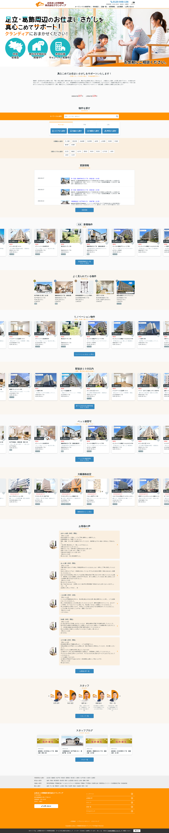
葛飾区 (73, 151)
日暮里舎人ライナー (104, 783)
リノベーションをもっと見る (84, 354)
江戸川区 (105, 151)
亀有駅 (66, 144)
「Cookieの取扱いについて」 (114, 830)
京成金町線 (124, 783)
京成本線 (77, 783)
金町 (48, 780)
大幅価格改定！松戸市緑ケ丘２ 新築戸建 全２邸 (85, 201)
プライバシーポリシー (84, 821)
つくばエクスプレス (68, 783)
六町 (86, 786)
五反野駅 (89, 141)
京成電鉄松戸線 (115, 783)
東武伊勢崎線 (50, 783)
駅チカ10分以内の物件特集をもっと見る (84, 406)
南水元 (76, 780)
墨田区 (85, 151)
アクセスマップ (90, 811)
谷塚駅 (73, 144)
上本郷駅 (103, 141)
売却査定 (96, 6)
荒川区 (98, 151)
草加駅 (116, 141)
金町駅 (96, 141)
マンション (61, 124)
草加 (66, 786)
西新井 (57, 786)
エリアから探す (59, 131)
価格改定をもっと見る (84, 512)
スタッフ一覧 (84, 716)
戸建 (84, 124)
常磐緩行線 (58, 783)
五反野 (70, 786)
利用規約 (73, 821)
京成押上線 (95, 783)
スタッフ (88, 802)
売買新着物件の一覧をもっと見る (84, 262)
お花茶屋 (71, 780)
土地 (108, 124)
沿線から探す (77, 131)
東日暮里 (56, 780)
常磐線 (83, 783)
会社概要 (120, 6)
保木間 (62, 780)
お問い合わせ (129, 6)
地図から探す (94, 131)
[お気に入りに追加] (3, 243)
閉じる (137, 830)
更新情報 (84, 210)
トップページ (90, 794)
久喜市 (73, 155)
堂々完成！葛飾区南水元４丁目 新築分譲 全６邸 (85, 178)
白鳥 (80, 780)
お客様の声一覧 (84, 671)
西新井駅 (74, 141)
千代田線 (88, 783)
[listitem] (46, 242)
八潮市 (111, 151)
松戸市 (79, 151)
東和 (88, 780)
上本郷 (62, 786)
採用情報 (112, 6)
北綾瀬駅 (82, 141)
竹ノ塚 (52, 786)
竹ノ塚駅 (67, 141)
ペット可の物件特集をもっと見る (84, 459)
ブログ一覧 (84, 759)
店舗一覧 (104, 6)
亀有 (74, 786)
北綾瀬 (79, 786)
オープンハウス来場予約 (82, 6)
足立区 (66, 151)
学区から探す (111, 131)
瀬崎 (84, 780)
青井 (66, 780)
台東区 (66, 155)
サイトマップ (95, 821)
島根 (51, 780)
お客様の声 (89, 798)
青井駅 (110, 141)
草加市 (91, 151)
